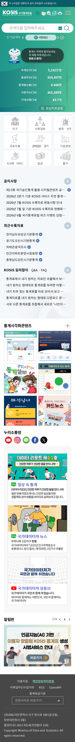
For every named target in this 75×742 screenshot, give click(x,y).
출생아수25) (29, 77)
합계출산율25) (28, 85)
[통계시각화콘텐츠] (67, 325)
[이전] (60, 619)
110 (45, 725)
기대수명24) (29, 100)
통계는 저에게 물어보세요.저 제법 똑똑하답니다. (42, 55)
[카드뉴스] (54, 411)
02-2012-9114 (21, 725)
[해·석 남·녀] (20, 411)
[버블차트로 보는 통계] (54, 378)
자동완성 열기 (60, 28)
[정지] (65, 619)
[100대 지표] (20, 346)
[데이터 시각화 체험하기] (54, 346)
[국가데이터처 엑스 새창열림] (43, 440)
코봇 (14, 56)
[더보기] (67, 181)
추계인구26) (29, 70)
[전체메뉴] (68, 13)
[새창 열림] (37, 477)
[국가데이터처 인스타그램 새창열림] (17, 440)
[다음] (69, 619)
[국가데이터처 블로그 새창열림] (26, 440)
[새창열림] (43, 13)
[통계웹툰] (20, 378)
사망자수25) (29, 92)
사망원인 (41, 37)
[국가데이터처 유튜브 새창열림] (8, 440)
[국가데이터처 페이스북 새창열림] (35, 440)
